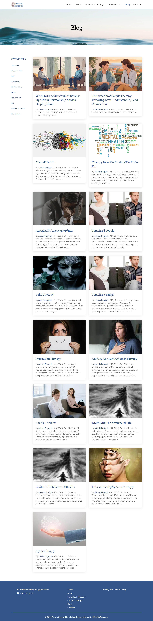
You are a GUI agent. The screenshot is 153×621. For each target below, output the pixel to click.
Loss (12, 103)
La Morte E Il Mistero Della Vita (55, 486)
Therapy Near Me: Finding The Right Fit (115, 164)
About (79, 4)
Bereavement (16, 98)
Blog (128, 4)
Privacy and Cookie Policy (114, 589)
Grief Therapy (45, 294)
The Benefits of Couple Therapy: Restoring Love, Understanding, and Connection (115, 99)
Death (13, 92)
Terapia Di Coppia (103, 230)
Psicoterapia (15, 114)
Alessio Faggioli (45, 109)
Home (69, 4)
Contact (137, 4)
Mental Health (45, 162)
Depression (15, 65)
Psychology (15, 82)
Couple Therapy (114, 4)
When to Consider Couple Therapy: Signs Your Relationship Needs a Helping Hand (58, 99)
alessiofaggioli (26, 593)
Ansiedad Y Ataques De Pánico (55, 230)
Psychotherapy (16, 87)
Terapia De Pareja (17, 108)
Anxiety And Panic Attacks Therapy (114, 358)
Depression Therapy (48, 358)
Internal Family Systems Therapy (113, 486)
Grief (13, 76)
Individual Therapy (94, 4)
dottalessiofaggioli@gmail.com (34, 589)
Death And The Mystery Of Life (111, 422)
